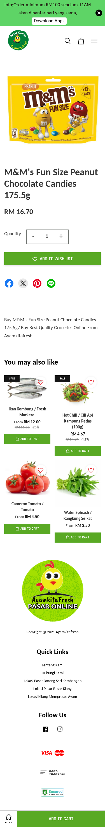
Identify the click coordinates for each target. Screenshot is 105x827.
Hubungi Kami (53, 673)
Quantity (12, 234)
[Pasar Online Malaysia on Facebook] (45, 732)
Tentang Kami (52, 665)
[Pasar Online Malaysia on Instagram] (60, 732)
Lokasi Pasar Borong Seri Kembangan (52, 681)
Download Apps (49, 21)
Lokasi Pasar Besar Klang (52, 689)
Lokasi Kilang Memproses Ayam (52, 697)
